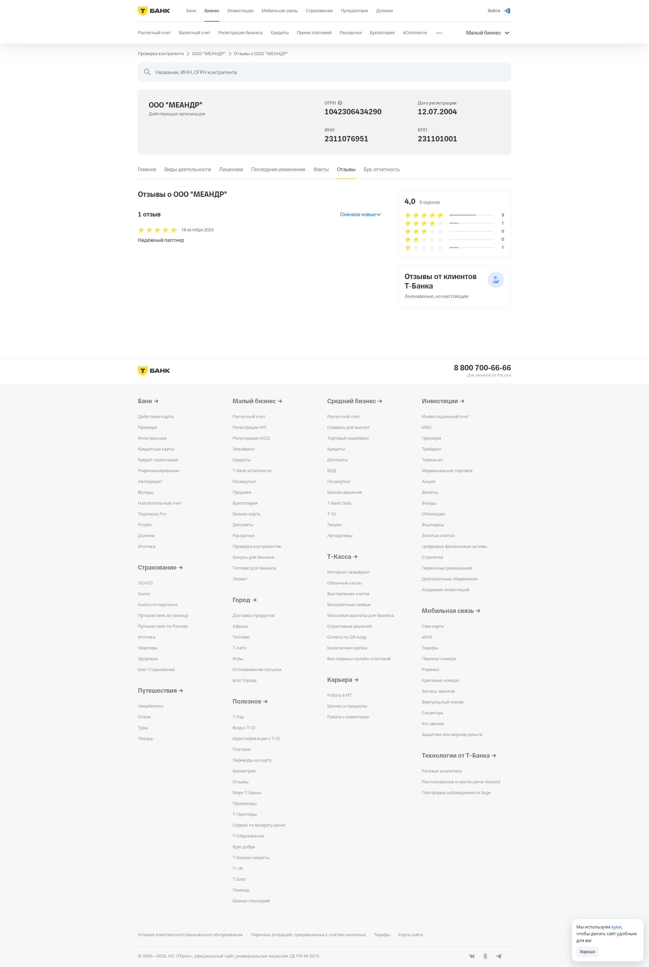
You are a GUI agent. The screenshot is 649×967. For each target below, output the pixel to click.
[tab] (147, 169)
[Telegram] (499, 956)
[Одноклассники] (485, 956)
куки (616, 927)
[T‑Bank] (154, 11)
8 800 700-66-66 (482, 368)
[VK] (472, 956)
